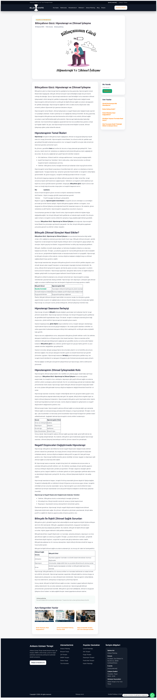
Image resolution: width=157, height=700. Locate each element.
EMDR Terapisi (64, 657)
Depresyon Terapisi (88, 657)
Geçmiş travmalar (41, 289)
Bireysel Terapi (64, 651)
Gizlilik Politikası (113, 694)
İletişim (103, 7)
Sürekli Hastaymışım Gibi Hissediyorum (109, 104)
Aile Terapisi (86, 651)
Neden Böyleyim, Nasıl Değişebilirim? (108, 113)
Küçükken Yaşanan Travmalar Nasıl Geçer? (112, 119)
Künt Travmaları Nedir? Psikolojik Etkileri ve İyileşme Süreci (112, 125)
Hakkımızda (63, 7)
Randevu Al (107, 91)
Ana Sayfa (56, 7)
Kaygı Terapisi (87, 654)
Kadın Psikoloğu (88, 663)
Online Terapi (64, 660)
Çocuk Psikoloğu (88, 648)
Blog (98, 7)
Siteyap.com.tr (80, 694)
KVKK (120, 694)
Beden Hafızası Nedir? (108, 109)
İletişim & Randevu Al (38, 662)
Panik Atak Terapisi (88, 660)
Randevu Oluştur (121, 7)
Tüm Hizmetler (64, 663)
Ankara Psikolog (90, 7)
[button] (152, 695)
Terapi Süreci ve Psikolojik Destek (43, 19)
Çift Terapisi (63, 654)
